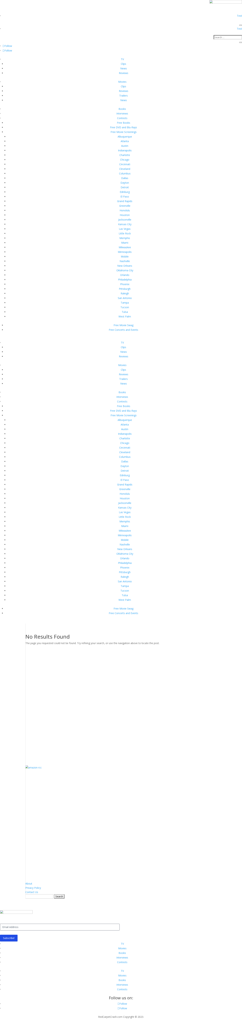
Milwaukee (125, 247)
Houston (125, 215)
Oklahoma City (124, 270)
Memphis (124, 238)
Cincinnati (124, 164)
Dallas (124, 178)
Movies (122, 81)
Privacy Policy (33, 887)
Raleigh (125, 293)
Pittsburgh (125, 288)
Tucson (124, 307)
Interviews (122, 113)
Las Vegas (125, 228)
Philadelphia (125, 279)
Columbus (125, 173)
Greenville (124, 205)
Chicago (124, 159)
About (28, 883)
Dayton (124, 182)
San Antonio (125, 298)
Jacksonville (124, 219)
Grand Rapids (124, 201)
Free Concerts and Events (123, 329)
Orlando (124, 275)
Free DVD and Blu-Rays (123, 127)
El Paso (124, 196)
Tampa (125, 302)
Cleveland (124, 169)
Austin (124, 145)
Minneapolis (125, 252)
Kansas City (124, 224)
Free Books (123, 122)
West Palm (125, 316)
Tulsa (125, 312)
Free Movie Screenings (124, 132)
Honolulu (125, 210)
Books (122, 109)
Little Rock (125, 233)
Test (239, 15)
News (123, 68)
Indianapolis (125, 150)
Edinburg (125, 192)
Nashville (125, 261)
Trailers (123, 95)
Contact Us (31, 892)
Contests (122, 118)
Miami (124, 242)
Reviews (123, 73)
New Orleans (124, 265)
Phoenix (124, 284)
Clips (123, 63)
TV (122, 59)
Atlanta (125, 141)
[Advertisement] (121, 702)
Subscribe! (9, 938)
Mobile (125, 256)
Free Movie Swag (123, 325)
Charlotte (124, 155)
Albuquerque (125, 136)
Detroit (125, 187)
